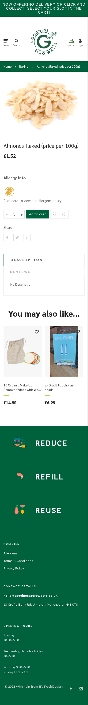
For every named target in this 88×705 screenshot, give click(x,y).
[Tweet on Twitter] (17, 237)
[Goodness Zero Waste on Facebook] (71, 688)
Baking (23, 66)
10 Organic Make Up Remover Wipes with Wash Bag (23, 387)
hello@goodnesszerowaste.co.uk (30, 595)
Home (7, 66)
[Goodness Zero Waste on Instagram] (80, 688)
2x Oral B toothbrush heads (60, 387)
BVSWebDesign (51, 686)
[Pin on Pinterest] (27, 237)
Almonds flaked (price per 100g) (58, 66)
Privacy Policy (14, 568)
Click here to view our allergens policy (32, 200)
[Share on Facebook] (7, 237)
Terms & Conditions (18, 561)
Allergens (11, 553)
